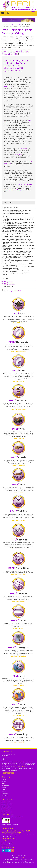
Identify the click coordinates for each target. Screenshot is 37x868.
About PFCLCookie (18, 465)
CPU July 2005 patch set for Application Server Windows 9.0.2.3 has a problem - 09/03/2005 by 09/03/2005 (16, 215)
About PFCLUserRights (18, 656)
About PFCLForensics (18, 410)
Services (18, 539)
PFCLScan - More (6, 801)
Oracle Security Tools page (13, 190)
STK (18, 675)
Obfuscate (18, 342)
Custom (18, 593)
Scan (18, 313)
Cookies (4, 791)
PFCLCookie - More (6, 812)
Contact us (4, 795)
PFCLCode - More (6, 806)
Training (18, 511)
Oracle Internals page (24, 184)
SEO (18, 484)
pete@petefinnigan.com (20, 766)
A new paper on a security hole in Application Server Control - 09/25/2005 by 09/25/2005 (18, 261)
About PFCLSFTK (18, 715)
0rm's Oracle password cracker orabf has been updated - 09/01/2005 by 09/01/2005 (16, 211)
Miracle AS (18, 154)
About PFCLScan (18, 323)
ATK (18, 429)
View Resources (5, 785)
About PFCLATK (18, 438)
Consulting (18, 568)
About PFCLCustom (18, 601)
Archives (8, 24)
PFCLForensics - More (7, 808)
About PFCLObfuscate (18, 351)
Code (18, 370)
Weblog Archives (8, 284)
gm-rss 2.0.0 (16, 291)
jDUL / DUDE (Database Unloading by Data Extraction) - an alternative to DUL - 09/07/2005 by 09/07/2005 (18, 228)
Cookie (18, 457)
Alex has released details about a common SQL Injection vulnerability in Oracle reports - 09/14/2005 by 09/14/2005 (18, 242)
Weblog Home (7, 282)
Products (4, 779)
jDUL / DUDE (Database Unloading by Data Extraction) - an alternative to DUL (17, 64)
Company (4, 789)
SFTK (18, 704)
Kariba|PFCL (21, 857)
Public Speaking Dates (7, 843)
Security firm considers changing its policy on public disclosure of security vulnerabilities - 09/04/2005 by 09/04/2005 (18, 219)
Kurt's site (24, 149)
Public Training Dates (7, 845)
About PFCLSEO (18, 492)
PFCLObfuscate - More (7, 804)
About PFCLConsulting (18, 574)
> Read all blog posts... (9, 838)
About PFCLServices (18, 549)
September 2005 (16, 24)
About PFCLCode (18, 381)
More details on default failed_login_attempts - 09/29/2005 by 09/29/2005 (16, 270)
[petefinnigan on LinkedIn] (3, 850)
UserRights (18, 647)
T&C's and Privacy (16, 855)
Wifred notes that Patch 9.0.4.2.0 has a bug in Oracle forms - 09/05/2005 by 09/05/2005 (18, 223)
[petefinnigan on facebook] (6, 850)
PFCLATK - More (6, 810)
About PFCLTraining (18, 520)
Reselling (18, 734)
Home (3, 24)
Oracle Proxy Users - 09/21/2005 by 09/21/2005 (16, 254)
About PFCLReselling (18, 742)
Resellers (4, 787)
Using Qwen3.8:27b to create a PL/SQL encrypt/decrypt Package (16, 832)
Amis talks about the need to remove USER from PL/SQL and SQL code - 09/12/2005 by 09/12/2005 (16, 235)
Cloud (18, 620)
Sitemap (23, 855)
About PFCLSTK (18, 685)
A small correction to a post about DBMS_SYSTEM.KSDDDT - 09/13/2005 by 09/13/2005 (16, 238)
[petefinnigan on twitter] (9, 850)
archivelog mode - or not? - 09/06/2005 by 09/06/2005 (19, 225)
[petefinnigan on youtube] (12, 850)
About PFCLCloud (18, 628)
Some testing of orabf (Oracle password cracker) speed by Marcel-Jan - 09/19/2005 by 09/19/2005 (17, 252)
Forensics (18, 400)
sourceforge (8, 86)
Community (5, 793)
